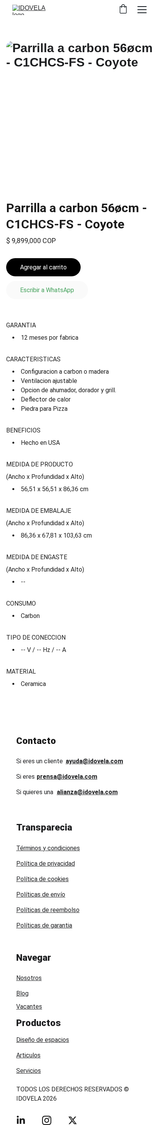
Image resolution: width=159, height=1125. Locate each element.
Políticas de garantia (44, 925)
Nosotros (29, 978)
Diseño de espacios (42, 1039)
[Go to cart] (123, 9)
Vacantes (29, 1006)
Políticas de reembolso (48, 910)
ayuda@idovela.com (94, 761)
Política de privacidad (45, 863)
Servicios (28, 1070)
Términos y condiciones (48, 848)
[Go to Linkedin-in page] (20, 1120)
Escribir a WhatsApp (47, 290)
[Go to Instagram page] (46, 1120)
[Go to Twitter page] (72, 1120)
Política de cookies (42, 879)
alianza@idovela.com (87, 792)
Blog (22, 993)
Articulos (28, 1055)
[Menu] (142, 9)
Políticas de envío (40, 894)
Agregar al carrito (43, 267)
